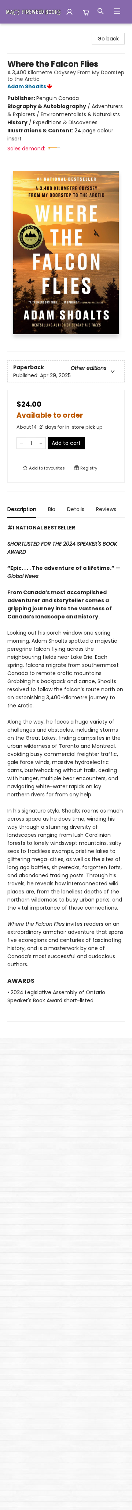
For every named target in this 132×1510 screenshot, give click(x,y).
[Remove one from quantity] (21, 443)
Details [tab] (75, 509)
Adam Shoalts (26, 86)
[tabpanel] (66, 773)
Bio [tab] (51, 509)
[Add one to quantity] (40, 443)
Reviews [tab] (106, 509)
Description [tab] (21, 509)
